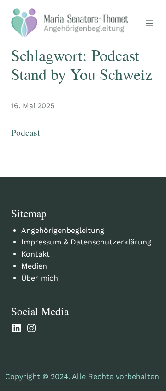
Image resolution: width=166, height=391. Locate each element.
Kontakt (35, 254)
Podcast (25, 132)
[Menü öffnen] (149, 23)
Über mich (39, 278)
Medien (34, 266)
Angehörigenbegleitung (62, 230)
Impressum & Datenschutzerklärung (86, 242)
